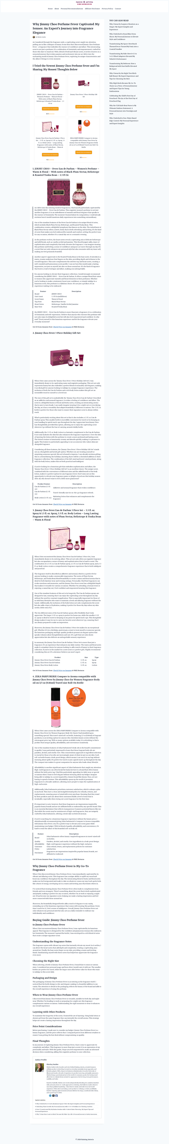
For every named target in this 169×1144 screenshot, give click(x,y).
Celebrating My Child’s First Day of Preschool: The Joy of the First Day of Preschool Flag (123, 98)
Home (50, 9)
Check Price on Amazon (50, 109)
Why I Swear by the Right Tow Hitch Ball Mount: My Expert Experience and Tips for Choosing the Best (123, 76)
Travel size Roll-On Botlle (69, 682)
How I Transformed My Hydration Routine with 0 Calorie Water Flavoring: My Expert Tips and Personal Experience (64, 1110)
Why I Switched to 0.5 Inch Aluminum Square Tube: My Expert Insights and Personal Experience (65, 1104)
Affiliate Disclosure (92, 9)
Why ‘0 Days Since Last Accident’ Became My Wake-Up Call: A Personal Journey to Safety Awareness (66, 1114)
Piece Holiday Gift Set (69, 333)
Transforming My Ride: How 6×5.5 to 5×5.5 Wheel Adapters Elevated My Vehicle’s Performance (123, 56)
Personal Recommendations (72, 9)
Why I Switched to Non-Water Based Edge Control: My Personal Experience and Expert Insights (123, 120)
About (56, 9)
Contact (118, 9)
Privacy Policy (107, 9)
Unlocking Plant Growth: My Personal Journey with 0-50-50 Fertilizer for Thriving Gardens (64, 1106)
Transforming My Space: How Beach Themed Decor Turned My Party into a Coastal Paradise (123, 46)
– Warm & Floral (42, 519)
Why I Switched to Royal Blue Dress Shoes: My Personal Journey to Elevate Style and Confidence (123, 36)
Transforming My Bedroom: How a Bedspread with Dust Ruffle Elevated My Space (123, 66)
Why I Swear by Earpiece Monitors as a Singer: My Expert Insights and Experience (124, 26)
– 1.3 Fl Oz (63, 175)
